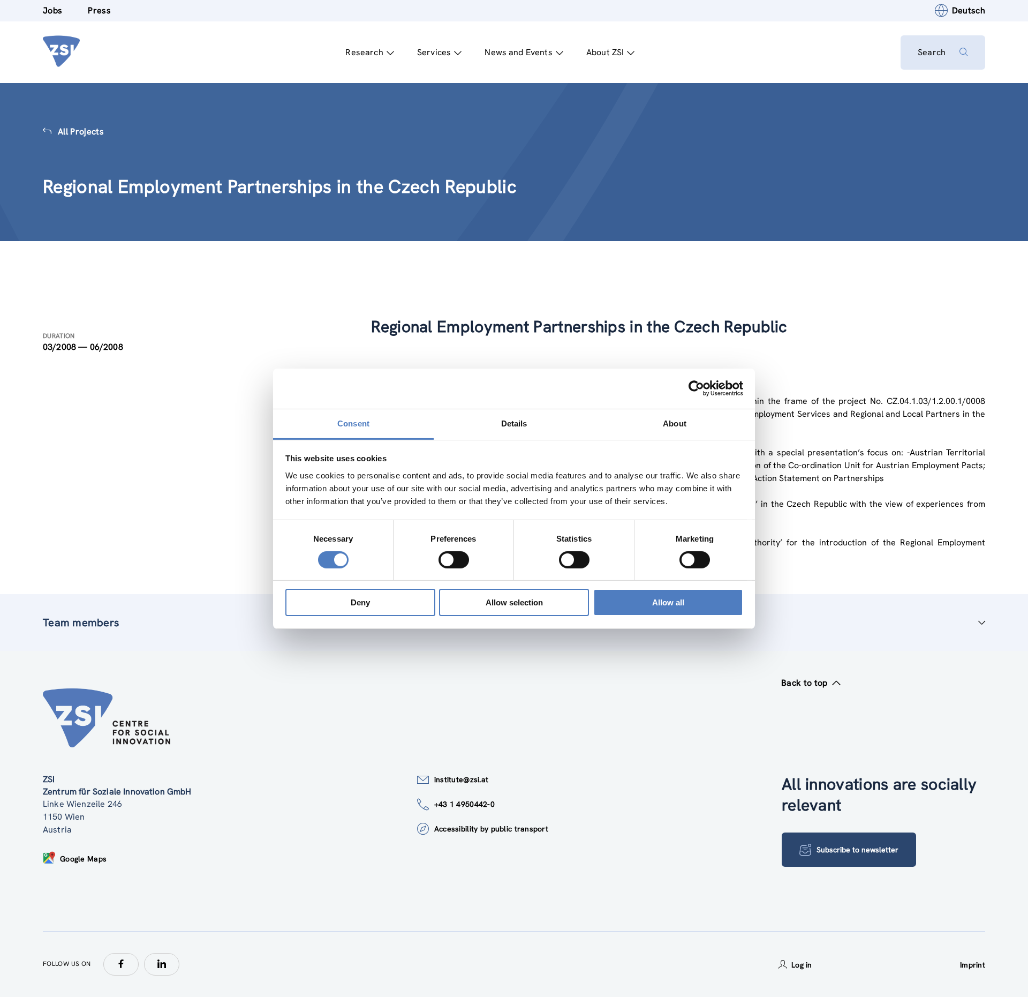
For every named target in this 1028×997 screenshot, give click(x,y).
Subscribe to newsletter (857, 849)
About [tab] (674, 423)
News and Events (518, 52)
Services (434, 52)
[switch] (454, 559)
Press (99, 10)
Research (364, 52)
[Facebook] (121, 964)
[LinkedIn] (161, 964)
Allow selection (514, 602)
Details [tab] (514, 423)
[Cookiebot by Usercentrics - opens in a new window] (696, 388)
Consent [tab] (353, 423)
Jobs (52, 10)
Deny (360, 602)
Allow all (668, 602)
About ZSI (605, 52)
